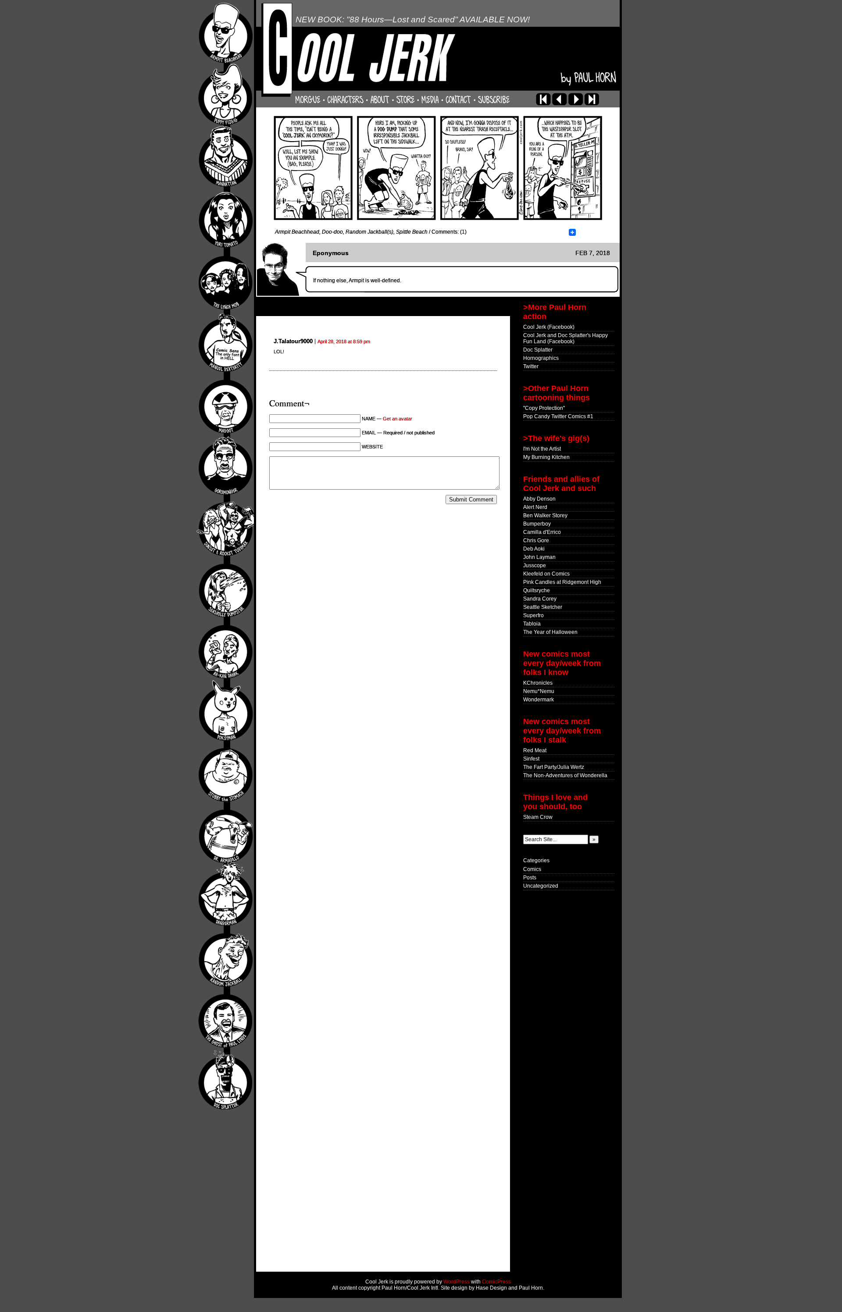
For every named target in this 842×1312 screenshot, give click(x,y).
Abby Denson (539, 499)
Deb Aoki (534, 549)
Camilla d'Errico (542, 532)
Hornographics (541, 358)
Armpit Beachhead (297, 232)
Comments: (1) (449, 232)
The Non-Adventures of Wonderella (565, 775)
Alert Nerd (535, 507)
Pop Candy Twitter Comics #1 (558, 416)
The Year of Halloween (550, 632)
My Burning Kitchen (546, 457)
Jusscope (534, 565)
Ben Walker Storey (545, 515)
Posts (529, 878)
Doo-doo (332, 232)
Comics (532, 869)
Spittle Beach (412, 232)
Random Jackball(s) (369, 232)
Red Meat (534, 750)
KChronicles (538, 683)
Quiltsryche (536, 590)
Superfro (533, 615)
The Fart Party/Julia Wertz (553, 767)
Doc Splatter (538, 350)
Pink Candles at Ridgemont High (562, 582)
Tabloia (532, 624)
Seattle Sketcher (542, 607)
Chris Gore (536, 540)
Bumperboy (537, 524)
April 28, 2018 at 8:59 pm (344, 341)
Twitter (531, 366)
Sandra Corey (540, 599)
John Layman (539, 557)
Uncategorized (540, 886)
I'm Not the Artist (542, 449)
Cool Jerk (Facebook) (548, 327)
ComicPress (496, 1282)
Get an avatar (397, 418)
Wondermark (538, 700)
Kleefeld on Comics (546, 574)
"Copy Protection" (544, 408)
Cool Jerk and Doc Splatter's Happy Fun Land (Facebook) (565, 338)
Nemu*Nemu (538, 691)
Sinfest (531, 759)
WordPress (456, 1282)
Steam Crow (538, 817)
